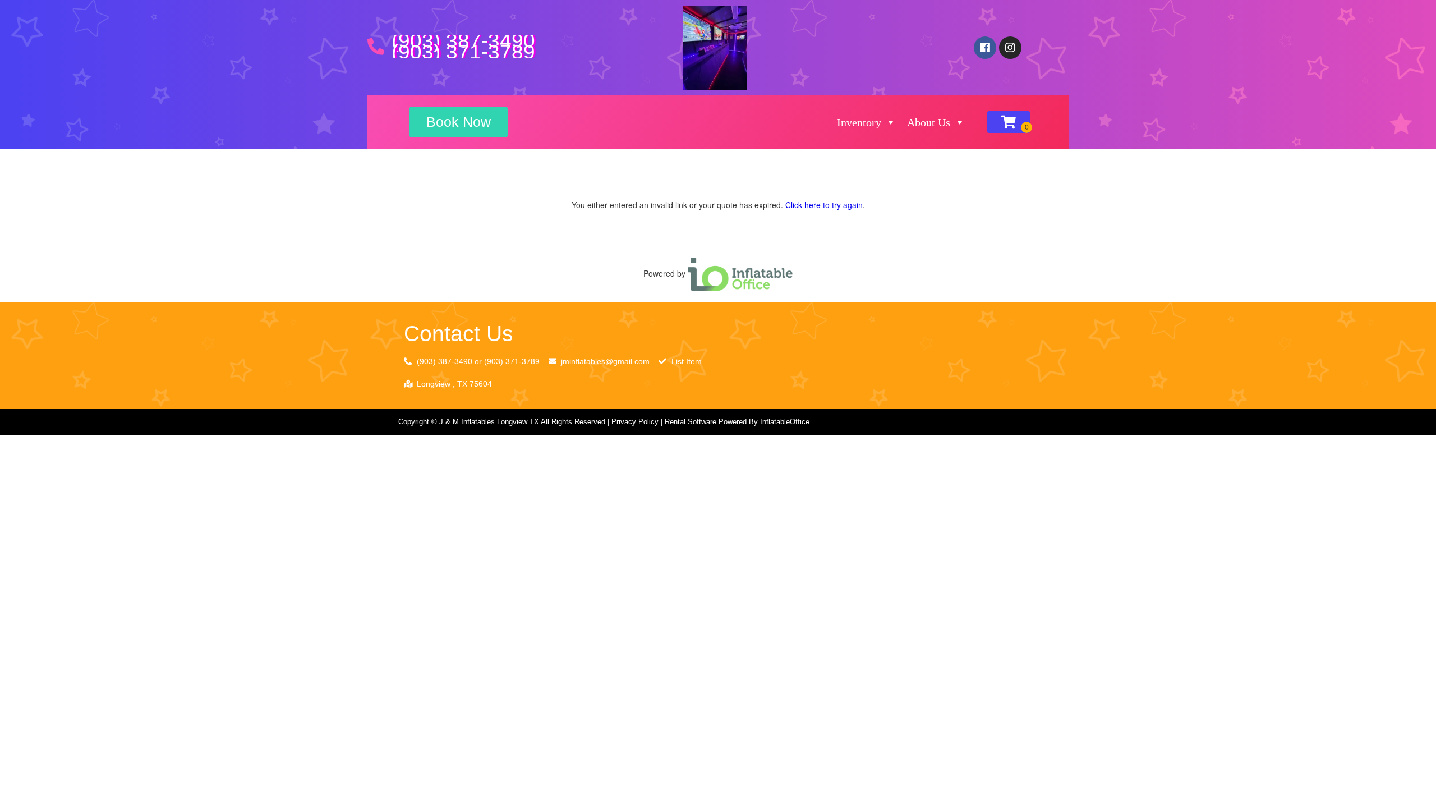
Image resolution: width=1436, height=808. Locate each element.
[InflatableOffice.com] (740, 273)
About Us (928, 122)
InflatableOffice (784, 421)
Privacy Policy (635, 421)
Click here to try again (824, 204)
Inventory (859, 122)
